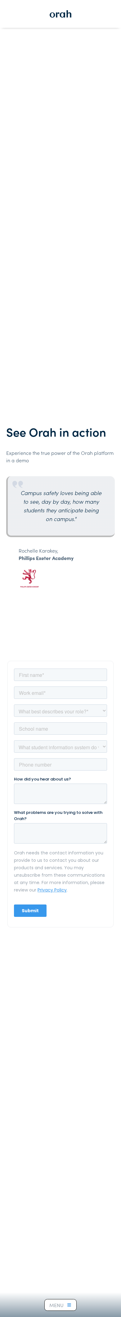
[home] (60, 14)
